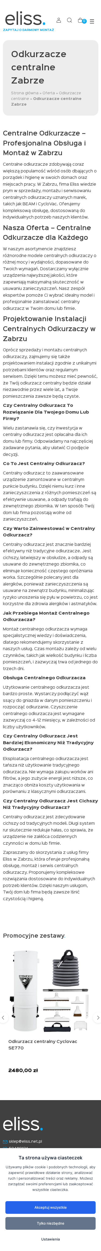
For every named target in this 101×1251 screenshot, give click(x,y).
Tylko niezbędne (50, 1223)
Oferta (49, 93)
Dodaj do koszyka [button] (32, 1079)
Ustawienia (50, 1239)
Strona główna (25, 93)
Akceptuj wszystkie (50, 1207)
